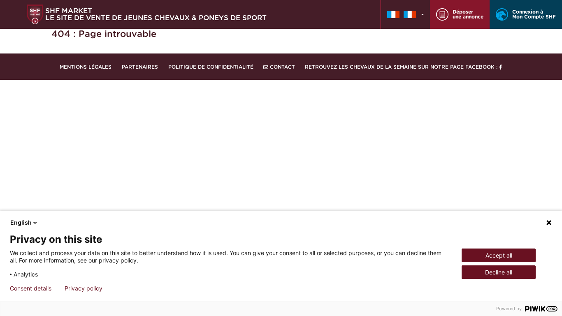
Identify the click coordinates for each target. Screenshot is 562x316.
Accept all (498, 255)
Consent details (30, 288)
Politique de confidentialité (210, 67)
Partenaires (140, 67)
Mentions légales (85, 67)
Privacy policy (83, 288)
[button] (405, 14)
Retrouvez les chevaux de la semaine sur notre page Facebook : (402, 67)
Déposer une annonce (468, 14)
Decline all (498, 272)
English (21, 222)
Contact (281, 67)
